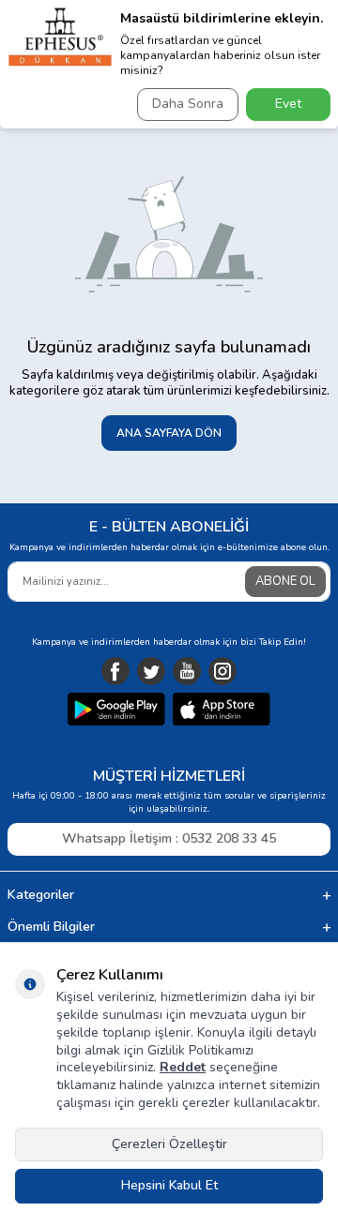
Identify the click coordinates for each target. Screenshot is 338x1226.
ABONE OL (285, 581)
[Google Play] (116, 711)
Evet (288, 103)
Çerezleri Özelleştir (169, 1144)
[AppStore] (221, 711)
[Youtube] (187, 671)
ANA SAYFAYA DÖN (169, 433)
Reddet (183, 1067)
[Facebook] (115, 671)
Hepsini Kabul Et (169, 1185)
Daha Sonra (187, 103)
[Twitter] (151, 671)
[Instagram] (222, 671)
